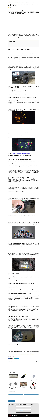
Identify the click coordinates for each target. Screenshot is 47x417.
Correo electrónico (18, 408)
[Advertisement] (23, 19)
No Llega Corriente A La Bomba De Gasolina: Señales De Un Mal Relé (31, 361)
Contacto (27, 415)
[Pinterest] (12, 358)
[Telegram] (18, 358)
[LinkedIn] (16, 358)
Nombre (16, 405)
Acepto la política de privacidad (19, 410)
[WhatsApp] (14, 358)
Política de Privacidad (33, 414)
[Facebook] (9, 358)
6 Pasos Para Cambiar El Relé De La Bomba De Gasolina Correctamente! (15, 361)
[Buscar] (19, 0)
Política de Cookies (28, 414)
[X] (11, 358)
